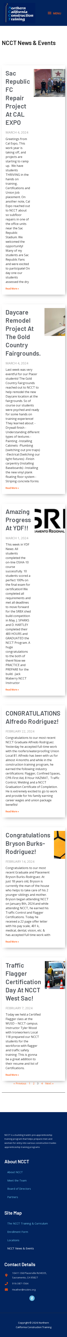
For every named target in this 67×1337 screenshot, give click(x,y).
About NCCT (15, 1172)
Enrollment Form (17, 1232)
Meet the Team (17, 1180)
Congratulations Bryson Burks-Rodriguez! (28, 843)
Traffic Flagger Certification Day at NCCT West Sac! (23, 981)
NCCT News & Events (20, 1248)
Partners (12, 1197)
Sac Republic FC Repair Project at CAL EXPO (18, 97)
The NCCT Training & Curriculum (27, 1223)
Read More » (12, 288)
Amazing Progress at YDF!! (18, 520)
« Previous (19, 1083)
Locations (13, 1240)
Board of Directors (19, 1188)
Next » (49, 1083)
